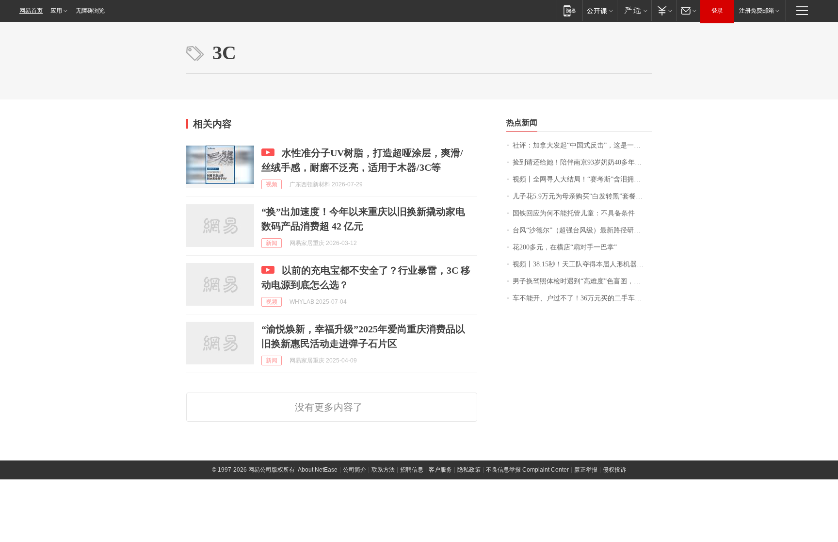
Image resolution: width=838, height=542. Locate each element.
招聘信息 (411, 469)
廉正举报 (585, 469)
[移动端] (569, 10)
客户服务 (440, 469)
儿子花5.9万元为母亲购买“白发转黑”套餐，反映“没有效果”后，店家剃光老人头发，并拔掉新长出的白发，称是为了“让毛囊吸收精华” (582, 196)
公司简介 (354, 469)
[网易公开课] (599, 10)
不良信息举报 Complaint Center (527, 469)
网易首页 (31, 10)
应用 (56, 10)
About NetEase (318, 469)
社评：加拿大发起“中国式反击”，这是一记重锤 (582, 145)
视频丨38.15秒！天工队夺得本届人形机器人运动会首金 (582, 264)
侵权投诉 (614, 469)
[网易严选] (634, 10)
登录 (717, 10)
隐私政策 (469, 469)
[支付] (663, 10)
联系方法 (383, 469)
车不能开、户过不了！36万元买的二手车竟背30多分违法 (582, 298)
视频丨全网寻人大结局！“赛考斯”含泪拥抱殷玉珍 (582, 179)
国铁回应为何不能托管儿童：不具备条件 (574, 213)
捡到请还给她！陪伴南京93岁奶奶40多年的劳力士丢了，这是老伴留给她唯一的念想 (582, 162)
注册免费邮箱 (756, 10)
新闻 (271, 243)
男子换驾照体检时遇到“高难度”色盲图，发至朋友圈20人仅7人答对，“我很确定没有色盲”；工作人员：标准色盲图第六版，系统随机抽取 (582, 281)
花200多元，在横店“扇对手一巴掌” (565, 247)
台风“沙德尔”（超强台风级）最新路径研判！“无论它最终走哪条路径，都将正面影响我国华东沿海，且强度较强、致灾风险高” (582, 230)
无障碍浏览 (90, 10)
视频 (271, 184)
